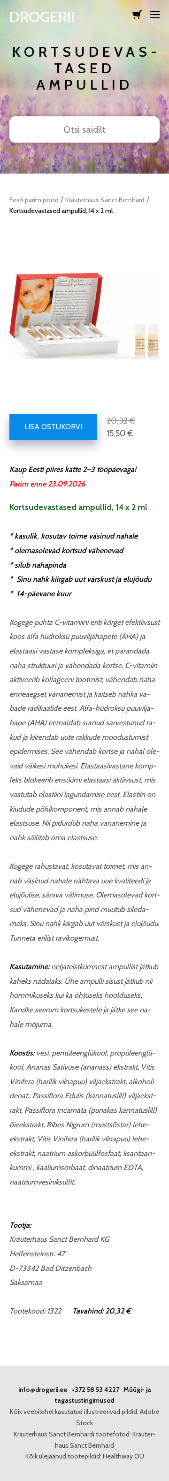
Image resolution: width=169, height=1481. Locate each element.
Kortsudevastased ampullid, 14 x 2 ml (61, 210)
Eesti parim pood (34, 200)
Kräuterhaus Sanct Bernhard (105, 200)
